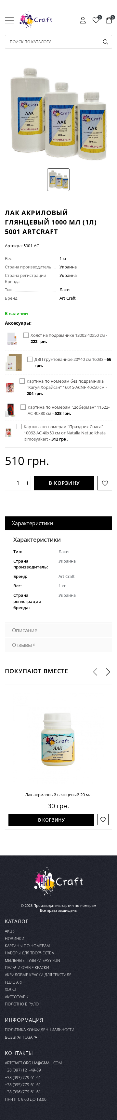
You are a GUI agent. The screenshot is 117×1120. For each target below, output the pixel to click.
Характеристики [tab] (32, 523)
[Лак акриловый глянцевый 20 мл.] (58, 738)
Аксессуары (17, 997)
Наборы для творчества (29, 953)
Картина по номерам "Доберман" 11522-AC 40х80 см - (69, 410)
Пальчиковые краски (27, 967)
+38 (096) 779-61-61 (23, 1092)
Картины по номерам (27, 946)
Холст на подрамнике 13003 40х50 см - (69, 338)
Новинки (14, 938)
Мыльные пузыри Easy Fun (32, 960)
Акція (10, 931)
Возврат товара (21, 1037)
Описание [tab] (24, 630)
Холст (11, 989)
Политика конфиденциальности (39, 1029)
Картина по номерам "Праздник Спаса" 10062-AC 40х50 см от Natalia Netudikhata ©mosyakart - (65, 433)
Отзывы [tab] (23, 645)
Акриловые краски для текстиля (38, 974)
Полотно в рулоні (24, 1004)
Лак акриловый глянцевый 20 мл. (58, 795)
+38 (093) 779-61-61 (23, 1077)
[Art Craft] (36, 19)
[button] (95, 671)
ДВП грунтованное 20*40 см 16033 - (72, 362)
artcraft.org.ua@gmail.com (33, 1063)
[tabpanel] (58, 576)
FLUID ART (14, 982)
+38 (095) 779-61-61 (23, 1084)
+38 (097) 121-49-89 (23, 1070)
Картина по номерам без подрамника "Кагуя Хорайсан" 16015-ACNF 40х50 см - (67, 387)
